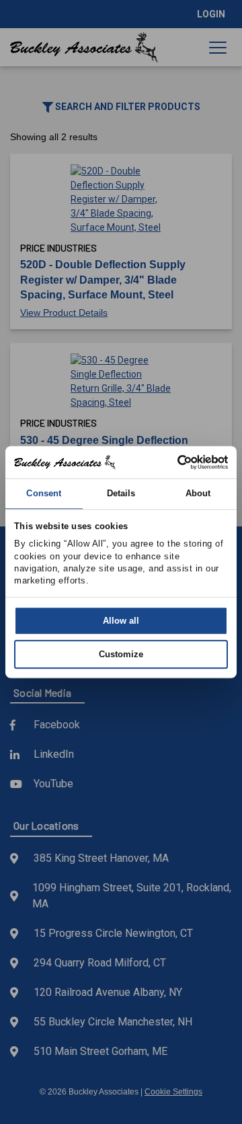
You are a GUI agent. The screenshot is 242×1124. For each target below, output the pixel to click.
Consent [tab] (43, 493)
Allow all (121, 621)
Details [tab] (121, 493)
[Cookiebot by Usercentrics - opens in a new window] (172, 462)
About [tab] (198, 493)
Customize (121, 654)
